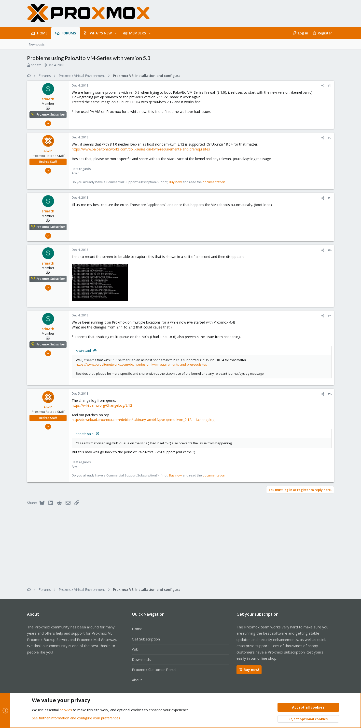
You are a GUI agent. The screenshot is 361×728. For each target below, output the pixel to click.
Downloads (141, 659)
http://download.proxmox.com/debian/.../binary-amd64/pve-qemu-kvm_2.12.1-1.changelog (143, 419)
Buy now (175, 182)
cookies (66, 710)
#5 (330, 315)
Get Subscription (146, 639)
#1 (330, 85)
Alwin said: (84, 350)
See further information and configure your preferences (76, 718)
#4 (330, 250)
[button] (115, 33)
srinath (36, 65)
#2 (330, 137)
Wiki (135, 649)
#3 (330, 198)
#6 (330, 394)
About (137, 679)
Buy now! (251, 669)
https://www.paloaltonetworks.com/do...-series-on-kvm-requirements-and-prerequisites (141, 149)
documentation (214, 182)
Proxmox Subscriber (51, 114)
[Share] (322, 85)
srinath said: (85, 433)
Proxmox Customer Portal (154, 669)
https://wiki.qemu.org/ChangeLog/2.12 (102, 405)
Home (137, 628)
